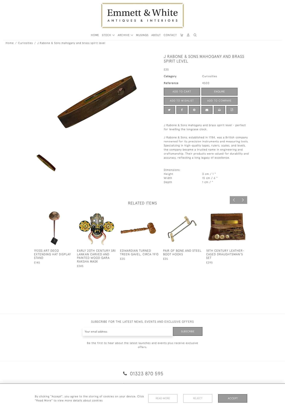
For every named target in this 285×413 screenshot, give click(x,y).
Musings (142, 35)
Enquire (219, 91)
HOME (95, 35)
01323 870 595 (146, 373)
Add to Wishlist (182, 100)
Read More (163, 398)
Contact (170, 35)
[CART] (182, 35)
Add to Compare (219, 100)
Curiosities (25, 42)
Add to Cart (182, 91)
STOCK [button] (107, 35)
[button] (195, 35)
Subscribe (187, 331)
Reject (197, 398)
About (156, 35)
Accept (233, 398)
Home (10, 42)
